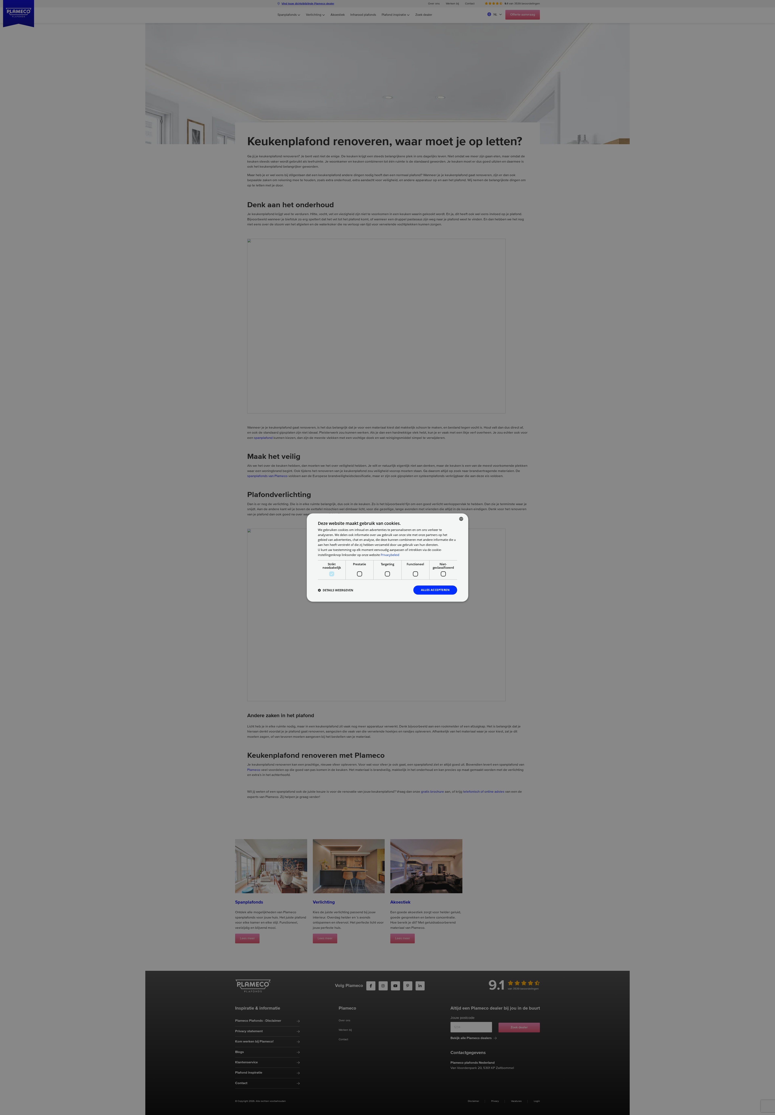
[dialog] (387, 557)
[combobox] (461, 519)
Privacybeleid (390, 555)
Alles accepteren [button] (435, 590)
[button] (335, 590)
